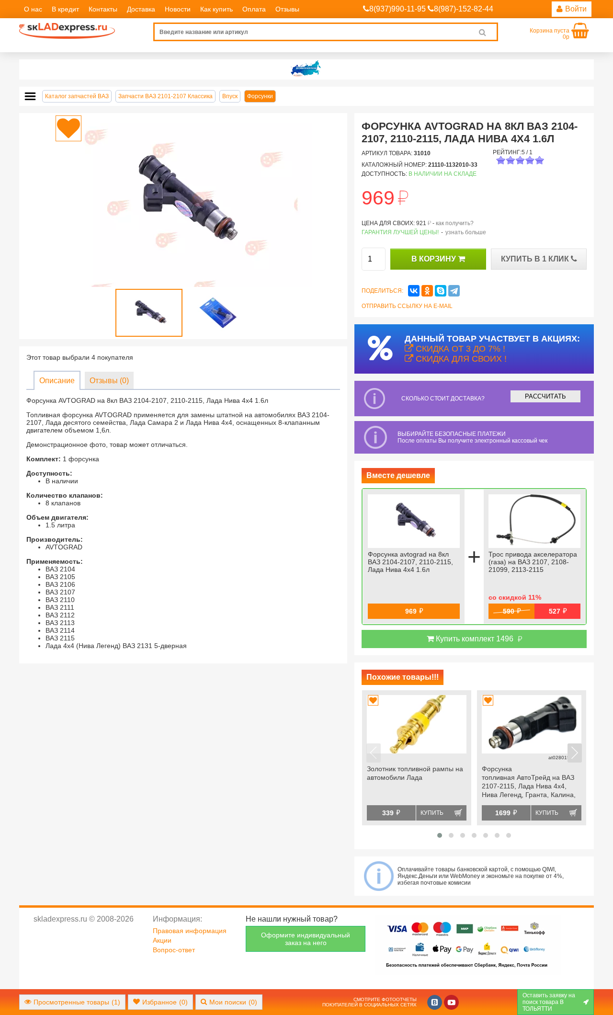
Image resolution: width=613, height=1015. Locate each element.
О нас (33, 9)
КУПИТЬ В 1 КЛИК (536, 259)
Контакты (103, 9)
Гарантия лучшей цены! (400, 232)
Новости (178, 9)
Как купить (216, 9)
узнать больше (465, 232)
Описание (57, 380)
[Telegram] (454, 291)
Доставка (141, 9)
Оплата (254, 9)
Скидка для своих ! (460, 359)
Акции (162, 940)
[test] (306, 69)
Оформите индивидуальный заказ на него (305, 939)
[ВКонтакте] (414, 291)
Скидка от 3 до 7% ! (459, 349)
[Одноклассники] (427, 291)
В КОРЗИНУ (434, 259)
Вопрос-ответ (174, 950)
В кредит (65, 9)
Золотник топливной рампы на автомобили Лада (415, 773)
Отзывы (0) (109, 380)
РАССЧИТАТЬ (545, 396)
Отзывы (287, 9)
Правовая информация (190, 931)
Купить (431, 813)
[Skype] (440, 291)
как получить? (455, 223)
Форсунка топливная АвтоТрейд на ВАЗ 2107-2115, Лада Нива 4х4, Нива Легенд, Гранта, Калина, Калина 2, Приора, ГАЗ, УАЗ (529, 782)
